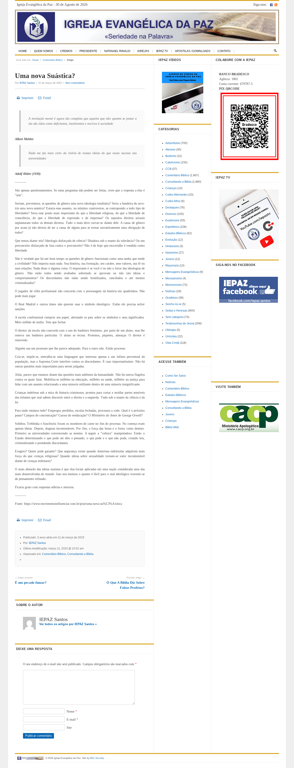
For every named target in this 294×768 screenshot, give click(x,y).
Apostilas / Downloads (192, 51)
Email (46, 98)
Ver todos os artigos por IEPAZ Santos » (68, 624)
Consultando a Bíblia (80, 554)
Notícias (170, 291)
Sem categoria (174, 317)
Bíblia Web (172, 427)
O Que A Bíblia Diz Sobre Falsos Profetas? (126, 582)
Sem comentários (75, 82)
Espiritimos (172, 226)
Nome (72, 711)
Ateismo (170, 149)
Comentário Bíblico (53, 60)
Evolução (171, 239)
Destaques (172, 207)
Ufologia (170, 330)
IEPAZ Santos (27, 82)
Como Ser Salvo (175, 375)
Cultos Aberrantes (176, 194)
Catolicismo (172, 162)
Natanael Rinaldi (117, 51)
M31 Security (97, 758)
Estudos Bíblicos (175, 233)
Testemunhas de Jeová (179, 323)
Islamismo (171, 252)
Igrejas (143, 51)
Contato (224, 51)
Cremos (66, 51)
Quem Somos (43, 51)
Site (69, 727)
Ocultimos (171, 297)
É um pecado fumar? (31, 580)
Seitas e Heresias (176, 310)
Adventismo (172, 143)
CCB (168, 168)
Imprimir (27, 98)
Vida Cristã (172, 342)
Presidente (88, 51)
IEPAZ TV (162, 51)
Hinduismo (172, 246)
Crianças (171, 188)
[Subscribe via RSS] (275, 4)
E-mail (72, 719)
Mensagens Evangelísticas (182, 272)
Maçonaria (172, 265)
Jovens (169, 259)
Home (23, 51)
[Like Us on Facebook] (271, 4)
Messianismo (173, 278)
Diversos (170, 214)
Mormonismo (173, 284)
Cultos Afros (172, 201)
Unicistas (171, 336)
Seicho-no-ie (173, 304)
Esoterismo (172, 220)
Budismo (170, 156)
